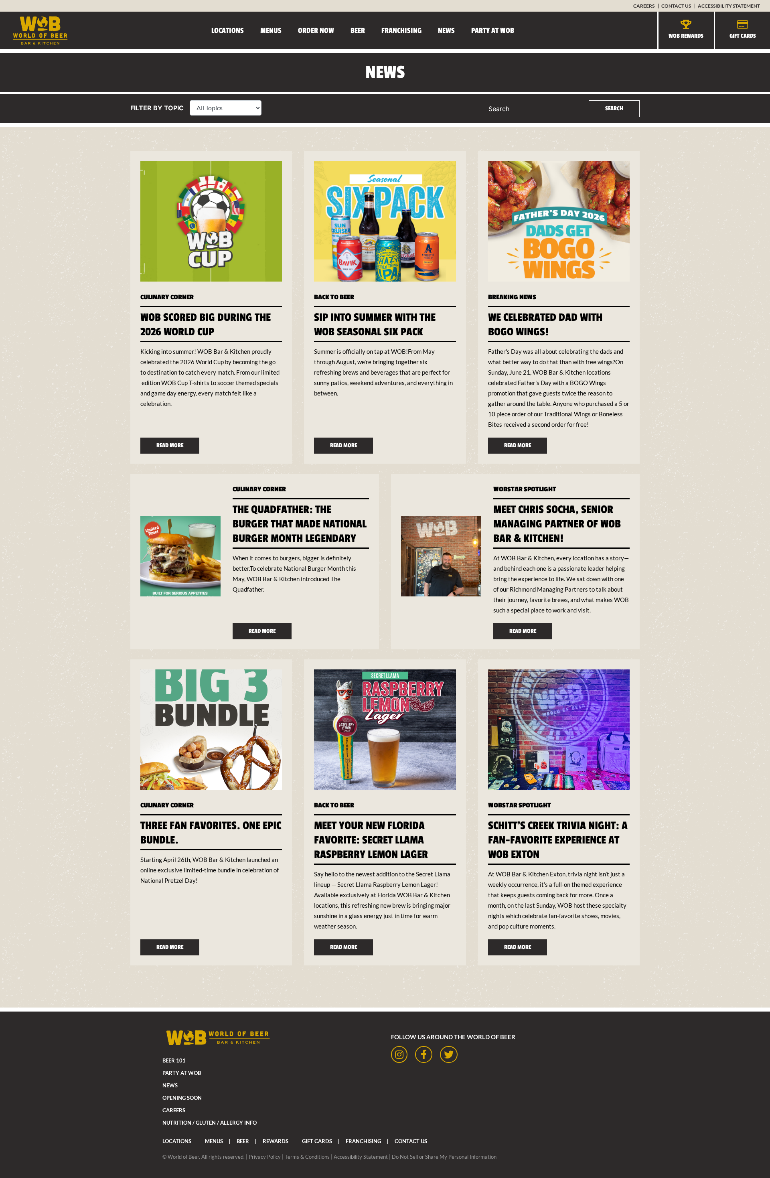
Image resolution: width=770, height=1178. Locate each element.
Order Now (316, 30)
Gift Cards (742, 35)
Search (498, 109)
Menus (271, 30)
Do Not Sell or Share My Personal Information (444, 1157)
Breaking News (512, 297)
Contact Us (676, 6)
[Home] (34, 30)
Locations (227, 30)
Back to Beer (334, 297)
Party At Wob (492, 30)
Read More (169, 445)
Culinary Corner (167, 297)
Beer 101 (174, 1060)
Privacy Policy (265, 1157)
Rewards (275, 1141)
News (446, 30)
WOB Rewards (686, 35)
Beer (358, 30)
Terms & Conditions (307, 1157)
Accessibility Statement (729, 6)
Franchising (401, 30)
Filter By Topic (157, 108)
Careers (643, 6)
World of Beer (183, 1157)
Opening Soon (182, 1098)
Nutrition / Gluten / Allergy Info (209, 1122)
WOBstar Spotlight (524, 489)
